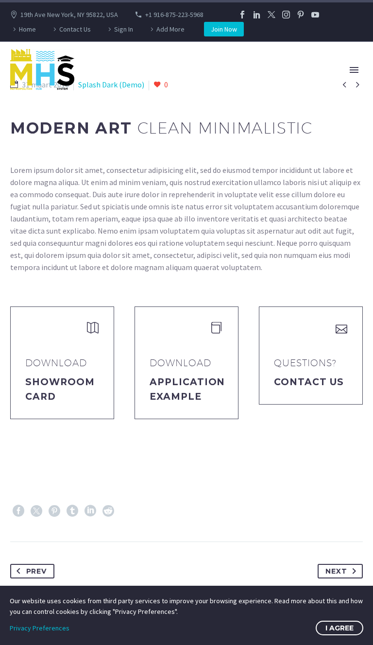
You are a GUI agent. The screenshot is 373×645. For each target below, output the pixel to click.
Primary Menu (354, 70)
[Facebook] (242, 14)
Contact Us (75, 29)
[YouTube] (315, 14)
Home (27, 29)
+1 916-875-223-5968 (174, 14)
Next (336, 571)
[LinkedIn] (257, 14)
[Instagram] (286, 14)
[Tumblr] (72, 511)
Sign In (123, 29)
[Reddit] (108, 511)
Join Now (224, 29)
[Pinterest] (300, 14)
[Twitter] (271, 14)
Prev (36, 571)
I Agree (339, 628)
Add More (170, 29)
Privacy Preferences (39, 628)
